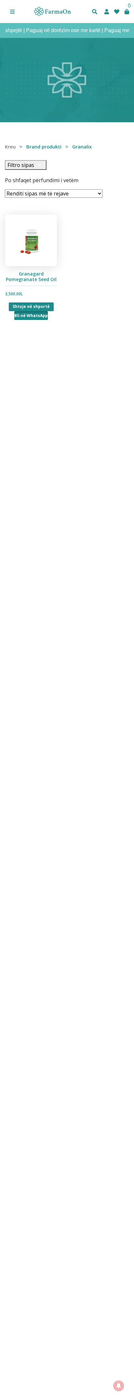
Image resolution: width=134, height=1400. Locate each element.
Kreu (10, 146)
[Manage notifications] (119, 1386)
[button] (12, 12)
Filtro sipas (24, 165)
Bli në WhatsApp (31, 315)
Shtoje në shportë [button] (31, 306)
